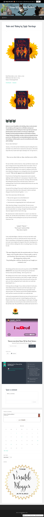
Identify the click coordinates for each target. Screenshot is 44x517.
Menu (5, 17)
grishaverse (32, 373)
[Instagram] (23, 10)
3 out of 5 (31, 368)
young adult (36, 375)
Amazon (14, 83)
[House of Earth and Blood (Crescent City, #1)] (39, 416)
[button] (22, 481)
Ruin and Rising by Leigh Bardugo (21, 26)
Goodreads (8, 83)
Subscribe (32, 346)
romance (35, 374)
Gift (38, 1)
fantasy (35, 371)
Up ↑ (22, 514)
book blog (31, 369)
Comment (34, 401)
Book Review (32, 366)
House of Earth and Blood (9, 414)
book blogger (37, 369)
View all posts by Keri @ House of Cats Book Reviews (16, 369)
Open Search (41, 18)
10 (21, 436)
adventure (36, 368)
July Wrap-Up (32, 381)
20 (37, 440)
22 (11, 444)
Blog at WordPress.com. (22, 512)
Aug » (7, 450)
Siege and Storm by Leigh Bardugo (33, 379)
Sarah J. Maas (6, 415)
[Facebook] (21, 10)
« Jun (4, 450)
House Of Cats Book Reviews (22, 7)
